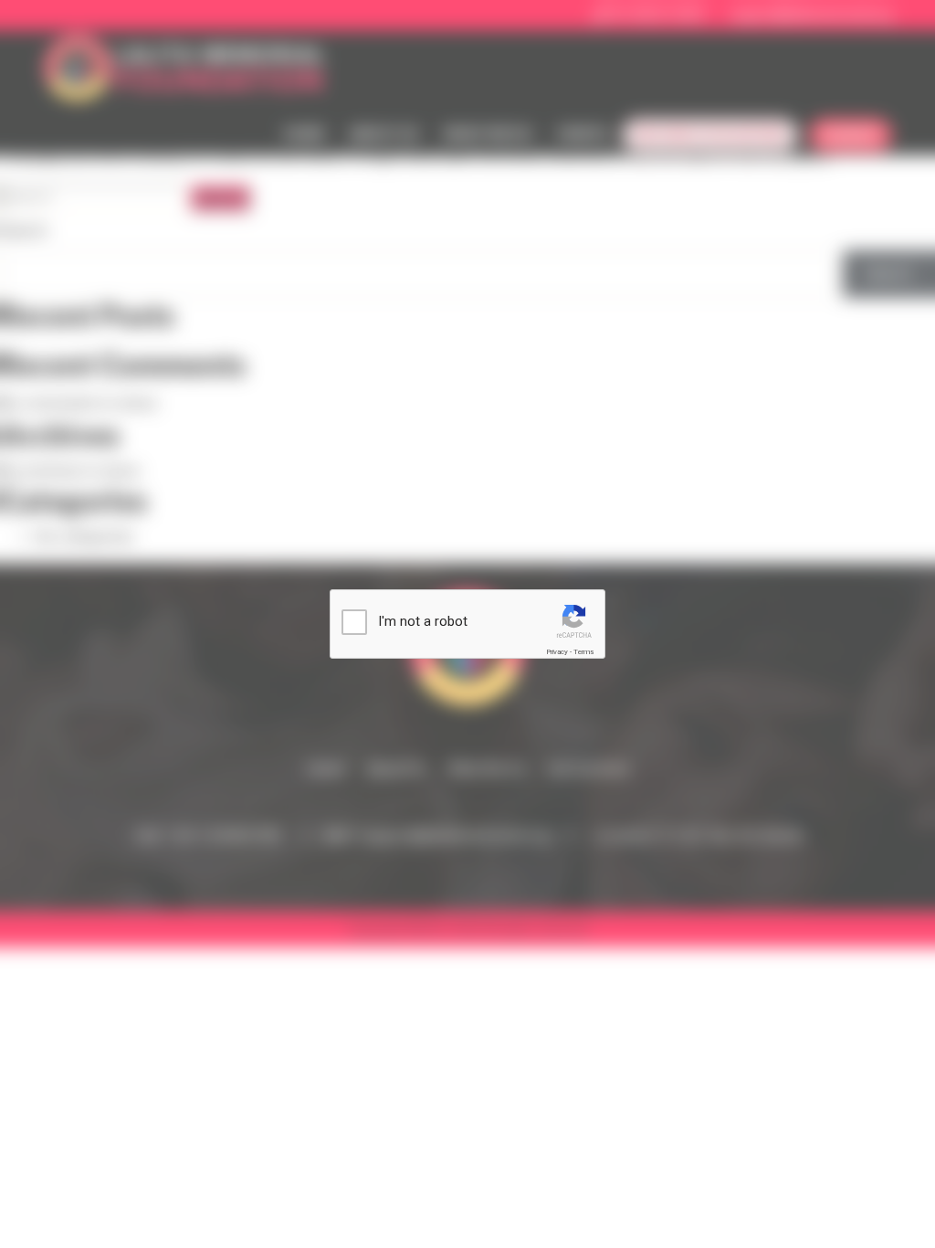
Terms (583, 652)
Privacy (557, 652)
